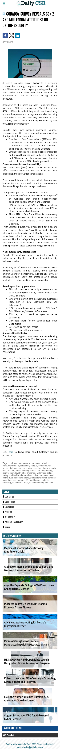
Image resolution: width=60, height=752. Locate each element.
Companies (9, 496)
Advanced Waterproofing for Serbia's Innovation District (25, 624)
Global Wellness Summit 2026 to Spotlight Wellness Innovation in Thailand (28, 568)
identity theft (8, 473)
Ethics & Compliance (13, 522)
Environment (10, 501)
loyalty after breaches (25, 473)
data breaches (34, 468)
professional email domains (43, 478)
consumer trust (9, 466)
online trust (8, 478)
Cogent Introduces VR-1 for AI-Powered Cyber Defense (26, 717)
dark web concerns (18, 468)
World (7, 527)
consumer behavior (39, 463)
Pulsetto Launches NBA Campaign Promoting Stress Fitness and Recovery (30, 680)
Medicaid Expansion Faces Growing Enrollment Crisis (24, 549)
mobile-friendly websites (20, 475)
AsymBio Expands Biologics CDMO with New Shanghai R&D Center (29, 587)
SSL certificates (33, 480)
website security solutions (41, 482)
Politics (8, 512)
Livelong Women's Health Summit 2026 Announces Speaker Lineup (26, 698)
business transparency (19, 463)
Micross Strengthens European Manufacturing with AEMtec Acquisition (26, 642)
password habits (21, 478)
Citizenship (9, 517)
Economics (9, 507)
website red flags (20, 482)
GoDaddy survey (44, 470)
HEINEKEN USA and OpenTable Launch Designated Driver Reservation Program (27, 661)
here (11, 451)
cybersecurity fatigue (27, 466)
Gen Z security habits (26, 470)
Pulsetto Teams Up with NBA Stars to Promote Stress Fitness (25, 605)
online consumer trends (44, 475)
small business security (13, 480)
